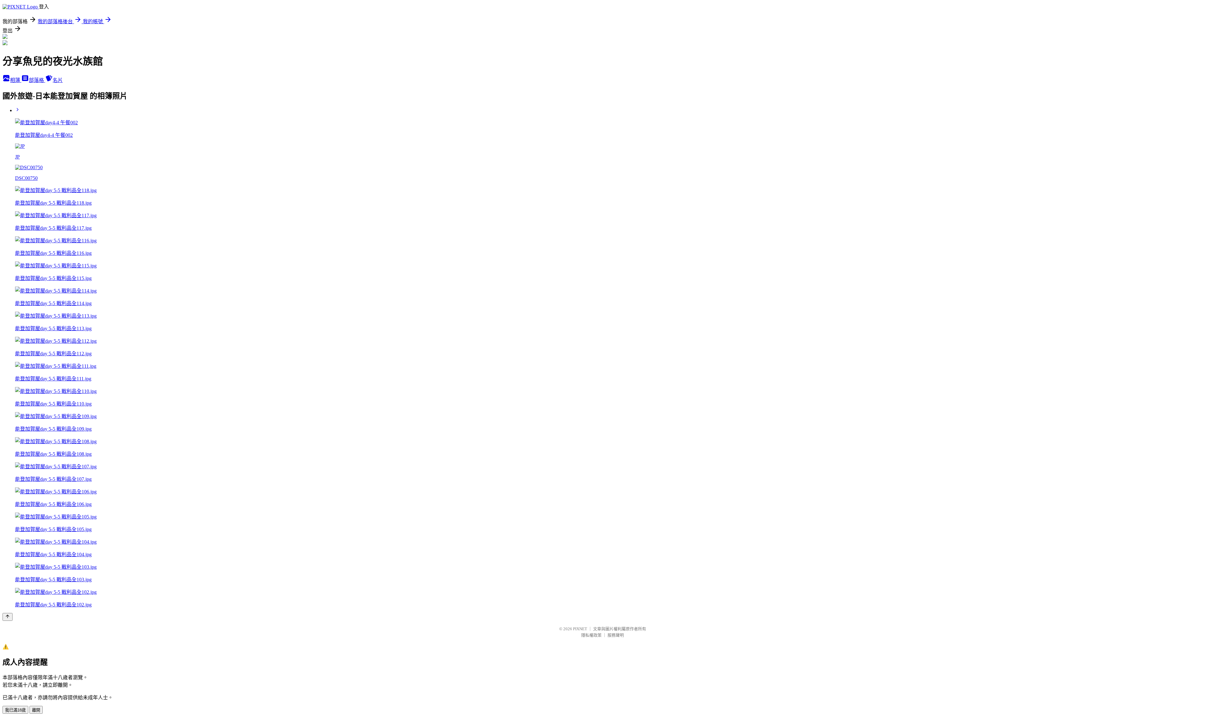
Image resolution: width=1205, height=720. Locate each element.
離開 (36, 710)
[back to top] (8, 617)
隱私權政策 (591, 635)
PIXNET (580, 628)
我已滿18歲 (15, 710)
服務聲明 (616, 635)
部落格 (37, 80)
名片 (58, 80)
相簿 (15, 80)
